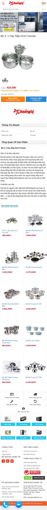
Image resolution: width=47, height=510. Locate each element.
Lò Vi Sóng (39, 424)
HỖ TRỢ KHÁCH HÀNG (10, 483)
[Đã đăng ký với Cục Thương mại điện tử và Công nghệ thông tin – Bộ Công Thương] (32, 472)
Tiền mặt (4, 451)
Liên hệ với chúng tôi (33, 483)
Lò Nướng (23, 424)
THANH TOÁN (7, 447)
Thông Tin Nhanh (10, 125)
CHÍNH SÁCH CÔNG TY (33, 459)
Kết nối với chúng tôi (11, 457)
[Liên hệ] (5, 504)
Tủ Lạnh (23, 438)
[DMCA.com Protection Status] (34, 478)
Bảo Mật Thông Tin (29, 454)
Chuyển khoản (6, 454)
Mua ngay (13, 99)
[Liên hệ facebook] (18, 504)
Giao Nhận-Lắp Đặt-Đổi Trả (32, 466)
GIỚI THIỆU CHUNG (31, 447)
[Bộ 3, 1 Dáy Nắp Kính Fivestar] (5, 80)
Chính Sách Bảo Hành (30, 462)
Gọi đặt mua (36, 99)
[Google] (7, 461)
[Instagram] (12, 461)
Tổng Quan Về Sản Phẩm (15, 142)
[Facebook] (3, 461)
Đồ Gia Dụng (39, 438)
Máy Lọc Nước (7, 438)
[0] (43, 4)
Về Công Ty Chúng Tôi (30, 451)
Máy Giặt (7, 424)
